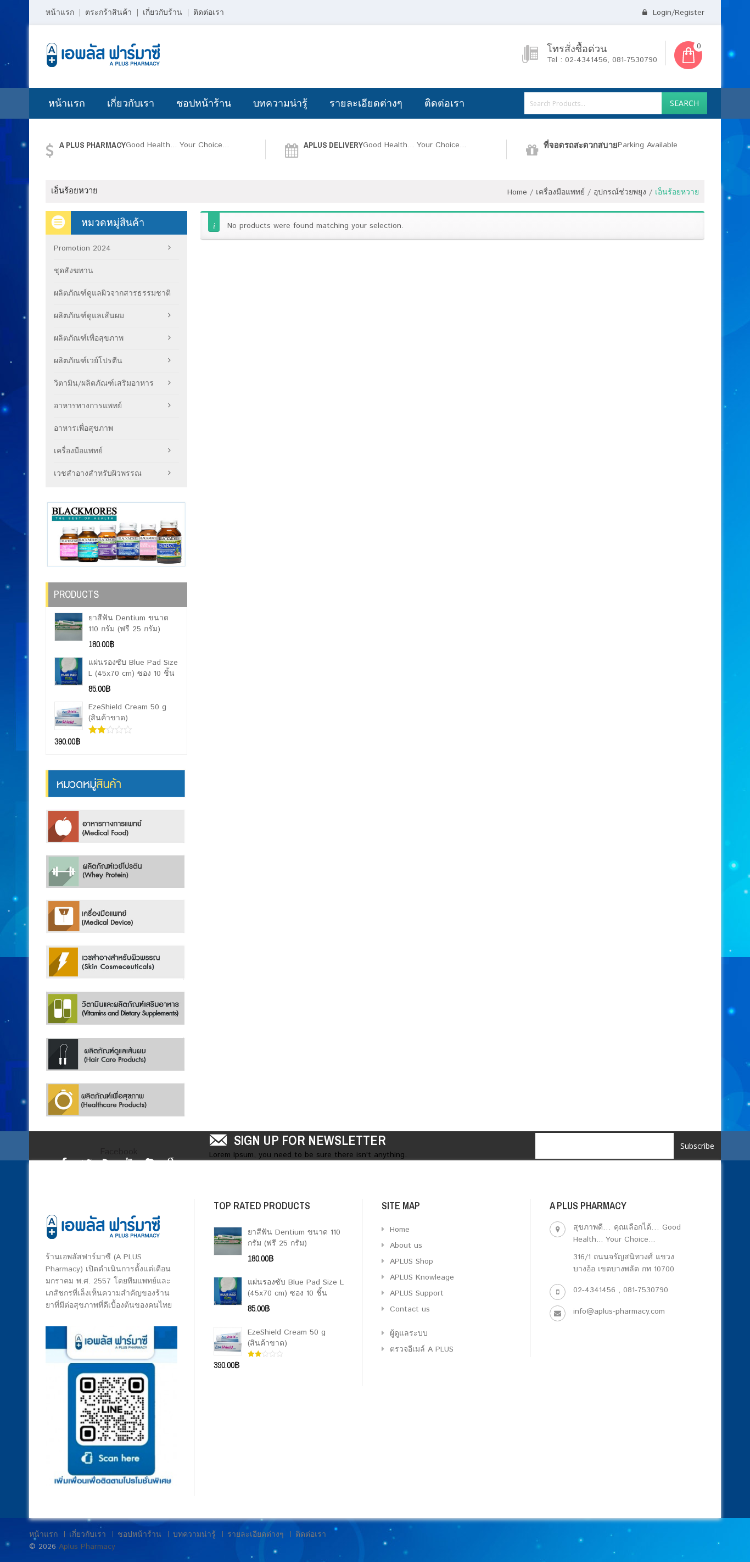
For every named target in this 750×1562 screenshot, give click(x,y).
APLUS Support (415, 1293)
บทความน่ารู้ (280, 103)
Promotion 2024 (82, 248)
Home (517, 192)
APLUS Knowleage (420, 1277)
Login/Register (677, 12)
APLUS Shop (410, 1261)
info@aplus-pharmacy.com (619, 1311)
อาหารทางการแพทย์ (88, 406)
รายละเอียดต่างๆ (365, 103)
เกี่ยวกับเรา (130, 103)
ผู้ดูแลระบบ (407, 1333)
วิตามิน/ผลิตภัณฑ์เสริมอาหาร (104, 383)
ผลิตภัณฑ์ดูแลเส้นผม (89, 315)
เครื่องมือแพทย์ (560, 192)
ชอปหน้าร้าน (203, 103)
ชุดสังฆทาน (73, 270)
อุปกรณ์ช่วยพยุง (620, 192)
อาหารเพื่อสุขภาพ (83, 428)
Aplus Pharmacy (87, 1546)
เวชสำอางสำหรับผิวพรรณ (98, 473)
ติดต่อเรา (208, 12)
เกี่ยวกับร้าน (162, 12)
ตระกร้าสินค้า (108, 12)
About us (404, 1245)
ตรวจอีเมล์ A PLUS (420, 1349)
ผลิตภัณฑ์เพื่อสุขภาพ (89, 338)
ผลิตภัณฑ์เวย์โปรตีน (88, 360)
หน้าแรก (60, 12)
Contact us (408, 1309)
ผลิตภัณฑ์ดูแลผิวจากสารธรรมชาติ (112, 293)
